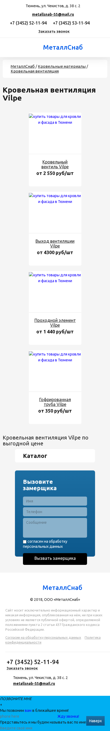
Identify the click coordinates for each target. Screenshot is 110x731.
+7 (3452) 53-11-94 (71, 23)
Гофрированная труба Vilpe (55, 402)
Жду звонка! (68, 716)
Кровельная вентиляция (35, 71)
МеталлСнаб (62, 47)
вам (28, 710)
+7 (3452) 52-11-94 (28, 23)
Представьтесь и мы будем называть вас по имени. (45, 722)
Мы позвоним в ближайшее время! (34, 710)
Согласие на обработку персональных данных (43, 637)
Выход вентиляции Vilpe (55, 243)
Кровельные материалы (62, 66)
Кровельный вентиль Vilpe (55, 164)
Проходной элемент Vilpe (55, 322)
